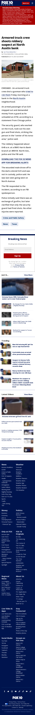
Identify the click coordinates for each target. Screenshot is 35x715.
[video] (17, 406)
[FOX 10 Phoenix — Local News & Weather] (7, 3)
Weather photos (21, 633)
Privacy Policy (19, 265)
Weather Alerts (20, 481)
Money (4, 510)
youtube (15, 691)
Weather (20, 464)
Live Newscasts (6, 614)
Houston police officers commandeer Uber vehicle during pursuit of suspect (21, 314)
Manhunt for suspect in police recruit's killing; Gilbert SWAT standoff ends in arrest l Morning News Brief (22, 383)
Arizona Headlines (7, 467)
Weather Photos (21, 485)
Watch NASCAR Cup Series (21, 656)
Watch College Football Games (21, 648)
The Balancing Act (20, 540)
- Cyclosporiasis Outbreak (6, 481)
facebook (4, 691)
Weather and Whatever (20, 566)
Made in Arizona (7, 552)
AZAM (3, 470)
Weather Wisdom (21, 488)
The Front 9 (19, 548)
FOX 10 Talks (20, 545)
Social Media (7, 638)
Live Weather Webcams (6, 617)
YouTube (4, 641)
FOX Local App (6, 624)
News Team (20, 597)
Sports (4, 499)
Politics (19, 510)
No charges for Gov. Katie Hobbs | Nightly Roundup (23, 304)
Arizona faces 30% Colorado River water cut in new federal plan (15, 298)
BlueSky (4, 655)
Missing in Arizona (5, 555)
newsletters (30, 691)
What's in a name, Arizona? (21, 570)
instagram (12, 691)
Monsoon (19, 470)
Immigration (5, 485)
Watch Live (26, 3)
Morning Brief (6, 489)
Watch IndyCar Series (20, 660)
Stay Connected (20, 609)
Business (4, 513)
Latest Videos (8, 394)
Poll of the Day (6, 494)
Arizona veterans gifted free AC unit (16, 416)
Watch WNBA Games (20, 676)
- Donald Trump (21, 527)
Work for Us (20, 604)
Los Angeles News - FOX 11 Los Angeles (6, 583)
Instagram (5, 645)
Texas (14, 224)
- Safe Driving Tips (6, 504)
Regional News (5, 577)
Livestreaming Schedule (6, 621)
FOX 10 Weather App (7, 627)
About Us (20, 576)
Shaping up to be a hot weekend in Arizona (11, 448)
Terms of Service (18, 267)
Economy (4, 515)
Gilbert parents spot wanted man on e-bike (12, 422)
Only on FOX (7, 531)
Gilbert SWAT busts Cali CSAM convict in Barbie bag (22, 322)
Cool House (5, 545)
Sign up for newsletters (19, 619)
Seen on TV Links (7, 496)
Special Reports (6, 562)
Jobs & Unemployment (6, 519)
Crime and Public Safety (21, 54)
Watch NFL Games (19, 644)
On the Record (20, 557)
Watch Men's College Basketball (20, 665)
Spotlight (4, 565)
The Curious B (20, 543)
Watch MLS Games (19, 680)
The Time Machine (19, 560)
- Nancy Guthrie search (6, 559)
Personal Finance (7, 522)
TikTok (4, 643)
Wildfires (18, 476)
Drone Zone (5, 547)
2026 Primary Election (20, 514)
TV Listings (19, 599)
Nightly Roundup (7, 492)
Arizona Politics (21, 520)
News (5, 224)
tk (19, 691)
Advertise (19, 579)
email (26, 691)
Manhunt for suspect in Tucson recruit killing (22, 331)
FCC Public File (20, 594)
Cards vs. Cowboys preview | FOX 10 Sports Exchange (12, 431)
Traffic (4, 501)
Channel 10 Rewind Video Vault (6, 541)
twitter (8, 691)
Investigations (6, 550)
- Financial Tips (6, 524)
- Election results (21, 517)
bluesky (23, 691)
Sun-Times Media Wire (8, 54)
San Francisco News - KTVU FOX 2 (6, 589)
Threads (4, 652)
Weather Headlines (19, 473)
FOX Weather (20, 490)
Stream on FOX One (20, 639)
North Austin (19, 98)
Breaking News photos (20, 627)
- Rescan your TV (21, 601)
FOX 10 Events (20, 616)
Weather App (20, 483)
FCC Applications (21, 592)
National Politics (21, 524)
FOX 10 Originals (20, 532)
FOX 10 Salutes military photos (20, 623)
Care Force (5, 537)
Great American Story (21, 551)
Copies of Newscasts (19, 589)
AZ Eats (18, 537)
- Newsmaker (20, 522)
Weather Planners (21, 478)
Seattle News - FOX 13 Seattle (6, 594)
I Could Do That (21, 554)
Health (4, 478)
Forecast (18, 467)
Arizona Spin (5, 534)
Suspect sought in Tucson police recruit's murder (11, 439)
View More (28, 275)
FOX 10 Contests (21, 614)
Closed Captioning (19, 582)
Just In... (5, 275)
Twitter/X (4, 650)
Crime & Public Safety (6, 473)
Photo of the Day (21, 631)
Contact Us (19, 585)
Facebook (5, 648)
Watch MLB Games (19, 652)
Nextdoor (5, 657)
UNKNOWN (19, 563)
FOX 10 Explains (7, 476)
